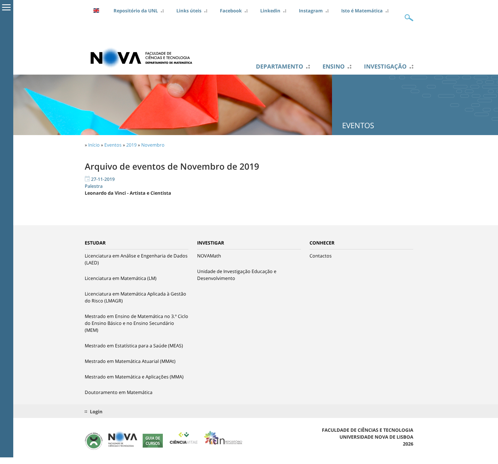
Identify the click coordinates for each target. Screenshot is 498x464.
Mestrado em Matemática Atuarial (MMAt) (130, 361)
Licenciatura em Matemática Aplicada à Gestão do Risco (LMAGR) (135, 297)
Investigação (385, 66)
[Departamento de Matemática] (142, 57)
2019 (131, 145)
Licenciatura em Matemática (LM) (120, 278)
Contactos (321, 256)
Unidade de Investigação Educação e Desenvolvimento (236, 274)
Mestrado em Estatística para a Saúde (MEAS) (134, 345)
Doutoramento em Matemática (118, 392)
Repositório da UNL (136, 10)
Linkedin (270, 10)
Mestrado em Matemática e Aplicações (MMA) (134, 377)
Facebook (231, 10)
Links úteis (188, 10)
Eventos (113, 145)
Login (96, 411)
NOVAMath (209, 256)
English (96, 10)
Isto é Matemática (362, 10)
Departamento (279, 66)
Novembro (153, 145)
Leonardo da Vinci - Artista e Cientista (128, 193)
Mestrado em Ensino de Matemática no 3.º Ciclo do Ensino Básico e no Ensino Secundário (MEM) (136, 323)
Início (94, 145)
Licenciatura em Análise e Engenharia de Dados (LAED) (136, 259)
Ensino (333, 66)
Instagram (311, 10)
